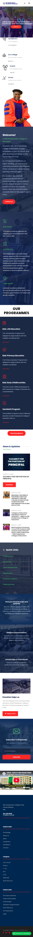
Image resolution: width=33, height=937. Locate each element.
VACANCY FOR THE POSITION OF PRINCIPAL (16, 478)
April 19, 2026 (15, 493)
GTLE (4, 875)
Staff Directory (8, 881)
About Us (10, 61)
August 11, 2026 (8, 474)
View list (16, 26)
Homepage (6, 832)
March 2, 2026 (16, 525)
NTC (4, 872)
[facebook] (3, 932)
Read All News (7, 449)
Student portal (8, 556)
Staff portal (7, 562)
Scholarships (7, 902)
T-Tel (5, 869)
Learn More (6, 342)
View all (12, 72)
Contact (6, 848)
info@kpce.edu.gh (8, 815)
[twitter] (9, 932)
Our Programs (12, 45)
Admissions (6, 845)
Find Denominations (9, 896)
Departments (7, 573)
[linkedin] (6, 932)
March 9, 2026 (16, 510)
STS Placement (8, 911)
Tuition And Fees (8, 584)
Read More (9, 485)
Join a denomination (16, 643)
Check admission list (10, 567)
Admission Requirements (11, 905)
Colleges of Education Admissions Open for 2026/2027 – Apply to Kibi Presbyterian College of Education (20, 516)
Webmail (6, 878)
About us (6, 836)
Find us (5, 866)
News (5, 839)
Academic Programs (10, 579)
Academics (6, 842)
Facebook (11, 84)
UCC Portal (6, 863)
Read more (16, 616)
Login (4, 914)
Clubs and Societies (9, 899)
